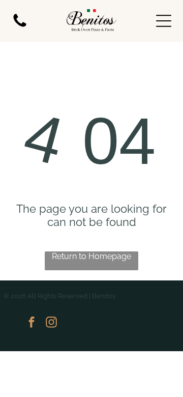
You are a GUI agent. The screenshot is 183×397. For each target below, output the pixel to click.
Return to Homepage (91, 256)
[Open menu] (163, 21)
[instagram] (51, 323)
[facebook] (31, 323)
